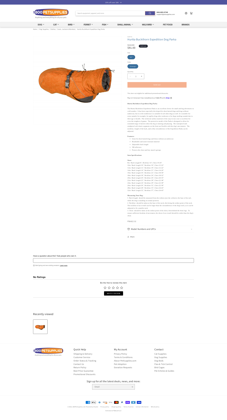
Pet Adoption (120, 364)
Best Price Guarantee (84, 370)
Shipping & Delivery (83, 353)
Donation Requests (123, 367)
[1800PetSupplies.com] (51, 14)
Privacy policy (104, 407)
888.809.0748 (162, 12)
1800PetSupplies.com (79, 407)
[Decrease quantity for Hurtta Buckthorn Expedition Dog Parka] (130, 76)
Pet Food (167, 24)
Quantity (130, 72)
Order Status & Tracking (85, 360)
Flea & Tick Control (163, 364)
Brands (185, 24)
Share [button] (132, 237)
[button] (160, 229)
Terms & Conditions (123, 357)
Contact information (142, 407)
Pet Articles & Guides (164, 370)
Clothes (52, 29)
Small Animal (124, 24)
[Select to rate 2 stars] (109, 287)
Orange (133, 66)
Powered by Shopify (92, 407)
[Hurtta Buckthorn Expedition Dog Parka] (40, 327)
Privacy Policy (120, 353)
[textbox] (113, 260)
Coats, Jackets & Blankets (66, 29)
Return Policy (80, 367)
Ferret (87, 24)
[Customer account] (186, 13)
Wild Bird (147, 24)
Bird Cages (159, 367)
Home (35, 29)
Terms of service (128, 407)
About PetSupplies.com (125, 360)
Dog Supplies (43, 29)
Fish (104, 24)
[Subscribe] (132, 387)
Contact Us (79, 364)
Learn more (63, 265)
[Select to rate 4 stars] (117, 287)
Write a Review (113, 293)
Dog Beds (158, 360)
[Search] (150, 13)
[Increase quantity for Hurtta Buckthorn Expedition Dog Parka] (141, 76)
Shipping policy (116, 407)
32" (131, 57)
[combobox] (116, 13)
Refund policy (155, 407)
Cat (55, 24)
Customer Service (82, 357)
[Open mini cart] (191, 13)
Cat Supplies (160, 353)
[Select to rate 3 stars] (113, 287)
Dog (40, 24)
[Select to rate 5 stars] (121, 287)
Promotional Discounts (84, 374)
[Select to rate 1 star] (105, 287)
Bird (70, 24)
